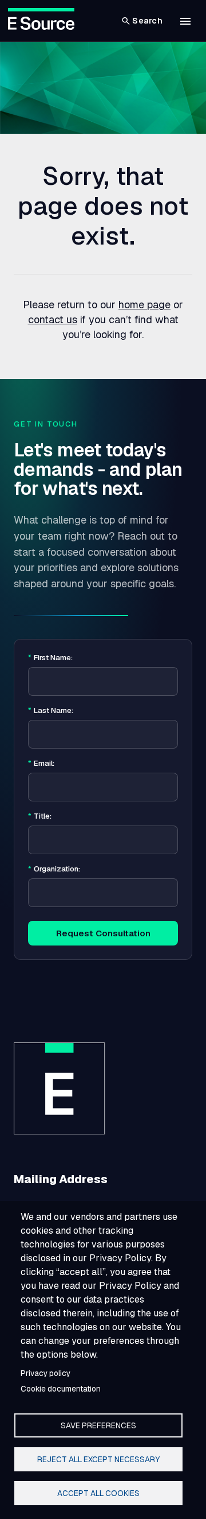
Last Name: (50, 710)
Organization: (54, 869)
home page (144, 304)
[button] (185, 21)
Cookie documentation (61, 1389)
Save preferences (98, 1425)
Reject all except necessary (98, 1459)
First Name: (50, 657)
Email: (41, 763)
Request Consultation (103, 933)
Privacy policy (45, 1373)
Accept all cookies (98, 1493)
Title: (40, 816)
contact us (52, 319)
